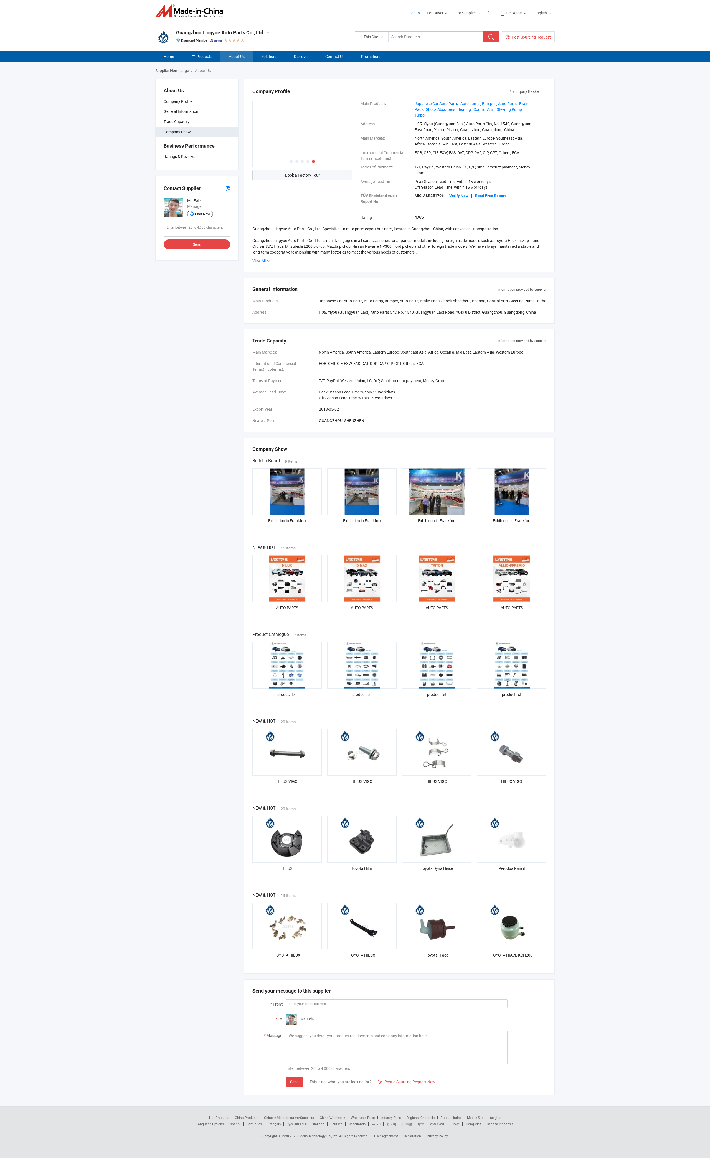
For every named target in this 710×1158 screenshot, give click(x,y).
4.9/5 (419, 217)
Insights (495, 1117)
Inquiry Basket (527, 91)
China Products (246, 1117)
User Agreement (386, 1136)
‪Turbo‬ (420, 115)
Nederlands (357, 1124)
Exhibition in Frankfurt (287, 520)
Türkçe (455, 1124)
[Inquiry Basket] (491, 13)
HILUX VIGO (287, 781)
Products (204, 56)
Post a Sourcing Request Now (406, 1081)
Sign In (414, 13)
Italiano (318, 1124)
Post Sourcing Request (531, 37)
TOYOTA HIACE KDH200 (511, 955)
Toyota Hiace (437, 955)
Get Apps (514, 13)
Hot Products (219, 1117)
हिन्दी (421, 1124)
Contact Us (334, 56)
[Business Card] (228, 188)
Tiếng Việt (473, 1124)
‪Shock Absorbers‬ (440, 109)
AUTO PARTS (287, 607)
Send (197, 244)
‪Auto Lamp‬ (470, 103)
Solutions (269, 56)
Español (234, 1124)
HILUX (287, 868)
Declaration (412, 1136)
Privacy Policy (437, 1136)
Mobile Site (475, 1117)
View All (259, 260)
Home (169, 56)
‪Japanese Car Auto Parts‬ (436, 103)
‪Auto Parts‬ (507, 103)
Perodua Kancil (512, 868)
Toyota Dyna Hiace (437, 868)
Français (274, 1124)
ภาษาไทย (437, 1124)
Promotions (371, 56)
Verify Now (458, 195)
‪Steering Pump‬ (509, 109)
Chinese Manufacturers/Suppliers (289, 1117)
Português (254, 1124)
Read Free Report (490, 195)
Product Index (450, 1117)
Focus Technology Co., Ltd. (318, 1136)
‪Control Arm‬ (483, 109)
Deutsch (336, 1124)
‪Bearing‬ (464, 109)
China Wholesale (332, 1117)
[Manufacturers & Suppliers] (191, 10)
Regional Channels (421, 1117)
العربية (376, 1124)
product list (287, 694)
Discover (301, 56)
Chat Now (202, 214)
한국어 (391, 1124)
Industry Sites (391, 1117)
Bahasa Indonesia (500, 1124)
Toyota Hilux (362, 868)
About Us (237, 56)
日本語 (407, 1124)
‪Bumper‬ (489, 103)
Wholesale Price (363, 1117)
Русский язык (296, 1124)
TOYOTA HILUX (287, 955)
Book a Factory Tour (302, 175)
